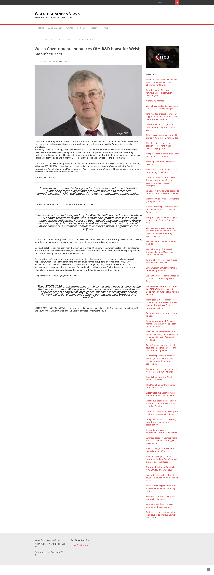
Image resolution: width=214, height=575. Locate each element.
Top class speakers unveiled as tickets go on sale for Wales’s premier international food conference (160, 359)
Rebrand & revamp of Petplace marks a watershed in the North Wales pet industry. (161, 324)
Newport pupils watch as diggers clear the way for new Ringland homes (161, 220)
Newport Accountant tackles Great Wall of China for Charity (162, 155)
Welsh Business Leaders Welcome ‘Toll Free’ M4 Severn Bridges (162, 107)
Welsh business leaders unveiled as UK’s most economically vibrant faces (162, 278)
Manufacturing (58, 62)
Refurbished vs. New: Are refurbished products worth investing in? (159, 93)
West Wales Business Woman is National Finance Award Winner (161, 394)
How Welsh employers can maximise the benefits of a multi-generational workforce (161, 459)
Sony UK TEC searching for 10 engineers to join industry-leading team (162, 478)
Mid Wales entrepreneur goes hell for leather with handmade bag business (161, 488)
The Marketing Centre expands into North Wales (160, 386)
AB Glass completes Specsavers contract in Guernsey (160, 497)
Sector (94, 27)
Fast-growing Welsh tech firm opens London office (160, 450)
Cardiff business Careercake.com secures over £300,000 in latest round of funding (161, 403)
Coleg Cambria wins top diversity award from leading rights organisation (161, 422)
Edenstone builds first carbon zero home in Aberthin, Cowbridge (162, 370)
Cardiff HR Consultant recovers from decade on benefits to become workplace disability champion (160, 181)
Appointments (55, 27)
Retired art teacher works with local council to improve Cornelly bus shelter (161, 515)
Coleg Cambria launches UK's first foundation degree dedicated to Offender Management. (161, 348)
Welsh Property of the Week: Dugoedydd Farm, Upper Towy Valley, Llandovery (160, 252)
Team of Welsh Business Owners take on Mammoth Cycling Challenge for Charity (161, 82)
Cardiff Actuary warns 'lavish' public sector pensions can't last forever (162, 412)
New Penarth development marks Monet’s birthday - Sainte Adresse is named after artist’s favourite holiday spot (162, 335)
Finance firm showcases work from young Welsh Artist (162, 200)
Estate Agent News (79, 545)
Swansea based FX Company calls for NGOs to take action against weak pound (161, 441)
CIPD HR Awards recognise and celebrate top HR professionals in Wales (161, 127)
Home (41, 27)
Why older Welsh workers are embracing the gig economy (159, 505)
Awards (69, 27)
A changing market (155, 100)
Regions (81, 27)
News (67, 62)
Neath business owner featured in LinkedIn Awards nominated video (162, 136)
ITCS (37, 552)
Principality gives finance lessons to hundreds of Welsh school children (162, 192)
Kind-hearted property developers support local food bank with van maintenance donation (161, 116)
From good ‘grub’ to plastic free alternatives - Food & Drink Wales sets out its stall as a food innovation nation (161, 303)
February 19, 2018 (44, 61)
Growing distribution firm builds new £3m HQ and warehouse (161, 468)
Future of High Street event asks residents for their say (161, 261)
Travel (105, 27)
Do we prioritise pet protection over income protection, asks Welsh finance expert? (162, 209)
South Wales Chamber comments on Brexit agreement (161, 269)
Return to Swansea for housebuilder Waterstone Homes (161, 431)
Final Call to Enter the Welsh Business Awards (159, 378)
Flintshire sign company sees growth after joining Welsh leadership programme (159, 146)
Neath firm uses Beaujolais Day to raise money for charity (162, 171)
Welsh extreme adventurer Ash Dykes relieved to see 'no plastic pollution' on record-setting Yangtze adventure (161, 232)
